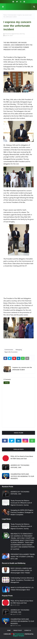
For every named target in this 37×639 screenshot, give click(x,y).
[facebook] (13, 1)
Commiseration (12, 15)
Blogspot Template (18, 636)
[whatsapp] (32, 441)
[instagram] (21, 1)
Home (5, 15)
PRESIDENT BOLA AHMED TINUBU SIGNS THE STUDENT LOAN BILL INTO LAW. (23, 556)
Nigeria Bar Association (11, 352)
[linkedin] (18, 441)
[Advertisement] (18, 283)
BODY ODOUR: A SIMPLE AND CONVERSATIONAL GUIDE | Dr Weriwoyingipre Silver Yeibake (21, 570)
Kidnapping (19, 349)
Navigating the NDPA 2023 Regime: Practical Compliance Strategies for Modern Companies (22, 512)
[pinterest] (24, 1)
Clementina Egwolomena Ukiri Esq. (15, 34)
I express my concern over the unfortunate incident (22, 368)
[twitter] (17, 1)
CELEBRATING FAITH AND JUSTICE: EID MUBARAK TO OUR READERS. (22, 476)
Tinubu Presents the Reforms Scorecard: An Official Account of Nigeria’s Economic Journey (21, 503)
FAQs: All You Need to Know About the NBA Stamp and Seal (22, 457)
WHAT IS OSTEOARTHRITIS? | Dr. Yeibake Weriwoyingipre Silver (22, 589)
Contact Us (27, 630)
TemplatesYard (19, 634)
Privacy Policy (17, 630)
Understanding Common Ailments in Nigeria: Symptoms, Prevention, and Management (22, 580)
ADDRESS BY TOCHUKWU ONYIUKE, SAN (20, 466)
